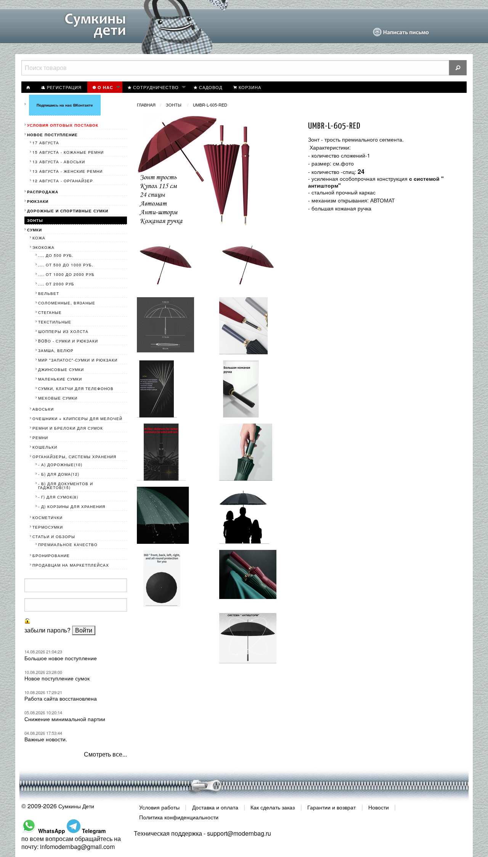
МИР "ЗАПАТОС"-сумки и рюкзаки (77, 360)
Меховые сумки (57, 398)
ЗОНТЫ (174, 105)
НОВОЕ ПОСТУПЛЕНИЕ (52, 134)
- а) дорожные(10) (60, 464)
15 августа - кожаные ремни (68, 152)
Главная (146, 105)
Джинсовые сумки (61, 369)
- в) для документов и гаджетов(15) (65, 485)
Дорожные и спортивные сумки (67, 210)
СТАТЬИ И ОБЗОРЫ (53, 536)
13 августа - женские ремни (67, 171)
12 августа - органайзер (62, 180)
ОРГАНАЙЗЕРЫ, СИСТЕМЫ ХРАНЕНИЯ (74, 456)
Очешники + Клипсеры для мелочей (77, 418)
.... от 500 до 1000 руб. (65, 265)
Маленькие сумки (60, 379)
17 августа (45, 142)
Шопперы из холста (63, 331)
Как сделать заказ (272, 807)
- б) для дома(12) (58, 474)
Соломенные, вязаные (66, 303)
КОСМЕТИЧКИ (47, 517)
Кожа (38, 238)
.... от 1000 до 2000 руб (66, 274)
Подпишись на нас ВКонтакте (65, 105)
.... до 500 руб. (56, 255)
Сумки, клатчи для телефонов (76, 388)
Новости (378, 807)
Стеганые (50, 312)
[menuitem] (28, 87)
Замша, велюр (56, 350)
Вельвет (48, 293)
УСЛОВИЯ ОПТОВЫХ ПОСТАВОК (62, 125)
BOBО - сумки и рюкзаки (68, 341)
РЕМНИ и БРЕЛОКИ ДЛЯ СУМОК (67, 428)
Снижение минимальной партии (64, 719)
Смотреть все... (105, 754)
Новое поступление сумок (57, 678)
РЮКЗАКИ (37, 201)
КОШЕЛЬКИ (44, 447)
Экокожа (43, 247)
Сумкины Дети (76, 806)
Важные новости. (45, 739)
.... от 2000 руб (56, 284)
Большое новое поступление (60, 658)
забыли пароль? (47, 630)
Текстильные (54, 322)
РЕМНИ (40, 437)
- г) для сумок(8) (58, 497)
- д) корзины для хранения (71, 506)
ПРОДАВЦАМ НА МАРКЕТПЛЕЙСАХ (70, 565)
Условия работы (159, 807)
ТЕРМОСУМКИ (47, 527)
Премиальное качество (68, 544)
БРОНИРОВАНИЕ (51, 555)
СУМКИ (34, 230)
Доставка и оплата (215, 807)
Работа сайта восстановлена (60, 698)
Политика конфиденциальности (178, 816)
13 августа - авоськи (58, 161)
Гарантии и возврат (331, 807)
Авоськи (43, 409)
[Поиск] (458, 67)
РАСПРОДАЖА (42, 191)
